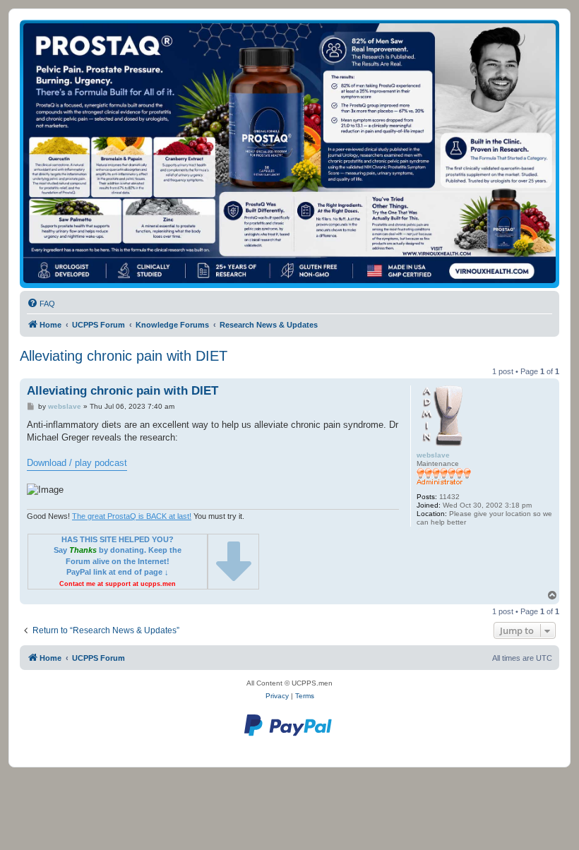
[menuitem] (41, 303)
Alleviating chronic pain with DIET (123, 356)
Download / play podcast (77, 462)
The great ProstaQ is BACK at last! (131, 516)
